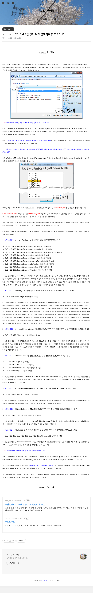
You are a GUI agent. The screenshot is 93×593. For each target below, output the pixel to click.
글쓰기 (59, 580)
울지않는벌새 (46, 11)
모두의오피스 (11, 522)
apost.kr (44, 580)
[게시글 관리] (12, 540)
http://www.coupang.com (15, 501)
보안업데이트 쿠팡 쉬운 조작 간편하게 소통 (25, 504)
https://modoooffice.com (15, 518)
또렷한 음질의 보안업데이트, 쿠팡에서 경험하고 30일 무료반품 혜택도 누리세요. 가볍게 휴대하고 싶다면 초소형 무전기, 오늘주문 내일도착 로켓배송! (46, 509)
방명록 (54, 19)
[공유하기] (9, 540)
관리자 (52, 580)
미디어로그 (45, 19)
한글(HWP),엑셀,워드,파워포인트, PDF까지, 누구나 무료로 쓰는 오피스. (34, 525)
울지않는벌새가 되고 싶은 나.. (17, 558)
